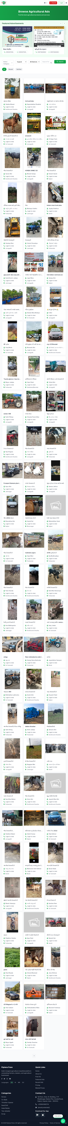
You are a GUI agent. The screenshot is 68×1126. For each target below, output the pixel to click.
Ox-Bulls (4, 1100)
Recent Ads (39, 1082)
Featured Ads (39, 1079)
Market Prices (40, 1088)
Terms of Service (55, 1123)
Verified (18, 69)
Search (61, 61)
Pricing (37, 1085)
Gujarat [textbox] (19, 62)
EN (12, 1082)
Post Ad (54, 2)
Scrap (3, 1114)
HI (15, 1082)
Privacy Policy (44, 1123)
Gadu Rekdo (5, 1108)
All (4, 69)
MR (19, 1082)
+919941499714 (43, 1104)
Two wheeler (5, 1111)
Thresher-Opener (7, 1102)
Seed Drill (4, 1105)
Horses (3, 1097)
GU (23, 1082)
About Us (38, 1074)
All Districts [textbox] (33, 62)
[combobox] (21, 62)
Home (37, 1071)
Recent (11, 69)
